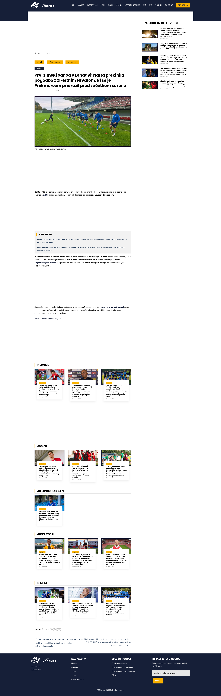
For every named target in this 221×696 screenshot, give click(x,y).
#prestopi (72, 62)
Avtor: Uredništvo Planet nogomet (48, 318)
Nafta (39, 68)
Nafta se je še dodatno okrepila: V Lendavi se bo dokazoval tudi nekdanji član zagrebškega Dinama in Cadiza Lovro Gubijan (49, 516)
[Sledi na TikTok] (116, 676)
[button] (73, 5)
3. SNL (119, 5)
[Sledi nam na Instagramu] (113, 676)
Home (37, 53)
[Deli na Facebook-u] (42, 629)
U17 (150, 5)
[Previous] (31, 387)
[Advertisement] (83, 31)
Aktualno (183, 5)
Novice (80, 5)
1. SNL (103, 5)
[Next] (134, 387)
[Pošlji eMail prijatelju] (51, 629)
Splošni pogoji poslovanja (122, 667)
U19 (144, 5)
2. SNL (110, 5)
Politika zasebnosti (119, 663)
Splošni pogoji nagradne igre (123, 671)
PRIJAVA (158, 680)
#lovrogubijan (54, 62)
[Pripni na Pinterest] (55, 629)
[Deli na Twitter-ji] (46, 629)
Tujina (158, 5)
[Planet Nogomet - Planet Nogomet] (42, 5)
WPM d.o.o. (101, 690)
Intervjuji (92, 5)
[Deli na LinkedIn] (59, 629)
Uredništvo (35, 667)
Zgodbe (169, 5)
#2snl (39, 62)
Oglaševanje (36, 670)
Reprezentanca (132, 5)
